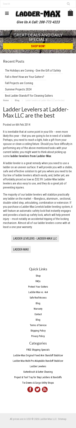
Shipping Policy (38, 330)
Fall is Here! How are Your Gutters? (24, 76)
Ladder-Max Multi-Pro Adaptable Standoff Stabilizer (38, 361)
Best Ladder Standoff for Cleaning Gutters (29, 95)
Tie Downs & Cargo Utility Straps (38, 382)
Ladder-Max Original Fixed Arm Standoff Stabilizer (38, 355)
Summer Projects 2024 (18, 89)
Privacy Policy (38, 336)
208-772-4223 (49, 22)
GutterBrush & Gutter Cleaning (38, 371)
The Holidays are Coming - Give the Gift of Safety (33, 70)
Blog (17, 100)
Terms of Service (38, 325)
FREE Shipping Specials (38, 349)
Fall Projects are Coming (19, 83)
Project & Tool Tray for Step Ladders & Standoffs (38, 377)
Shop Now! (38, 46)
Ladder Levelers (38, 366)
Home (6, 100)
